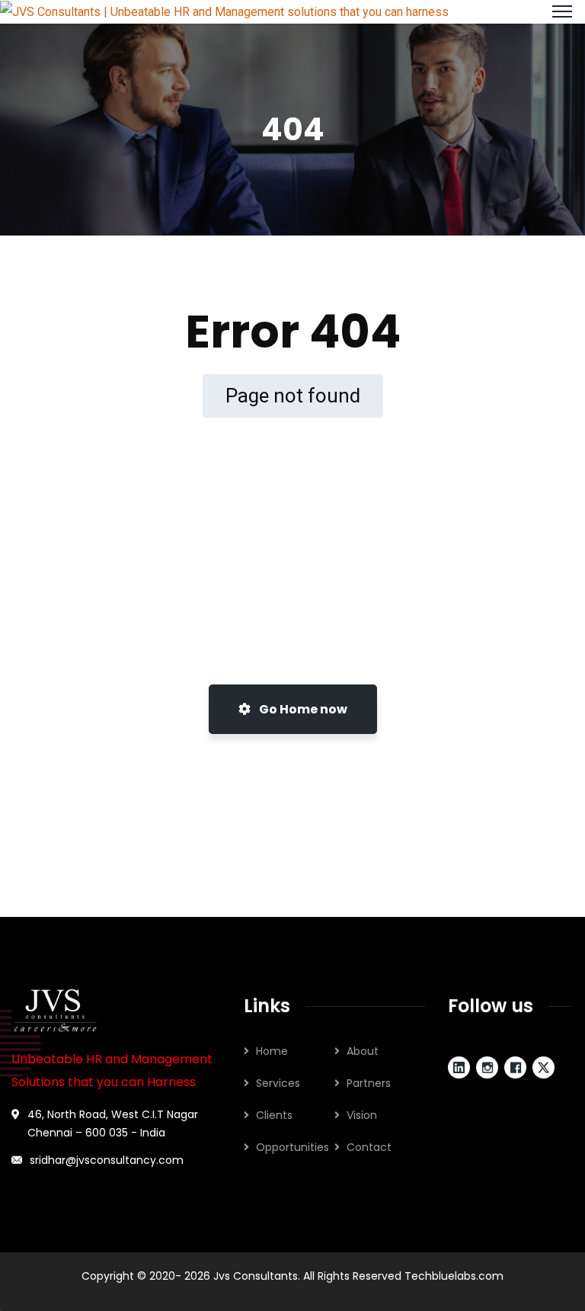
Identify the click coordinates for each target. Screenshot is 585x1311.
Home (272, 1051)
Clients (274, 1115)
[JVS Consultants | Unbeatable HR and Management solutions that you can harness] (224, 11)
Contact (369, 1147)
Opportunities (292, 1147)
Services (278, 1083)
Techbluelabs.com (453, 1276)
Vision (362, 1115)
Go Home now (302, 709)
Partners (369, 1083)
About (363, 1051)
